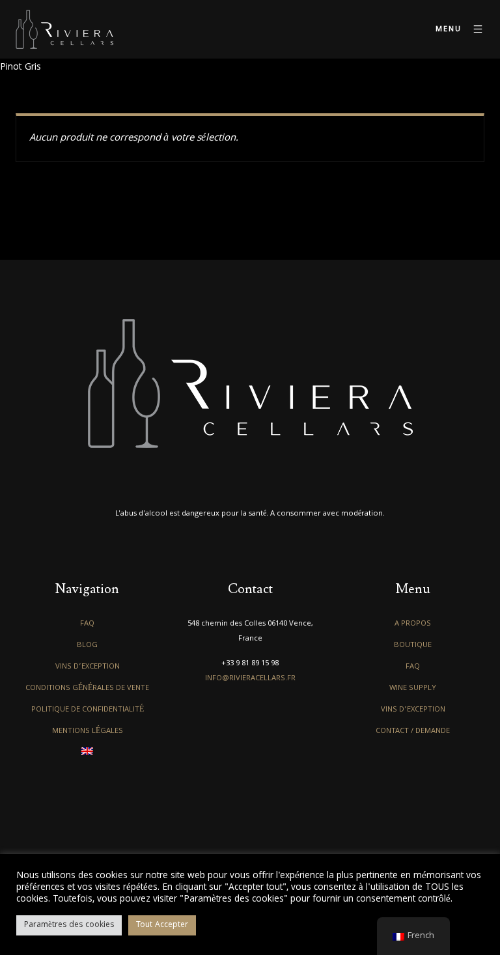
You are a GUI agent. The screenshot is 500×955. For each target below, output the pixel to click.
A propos (413, 624)
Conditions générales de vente (87, 688)
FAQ (87, 624)
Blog (87, 645)
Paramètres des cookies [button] (69, 925)
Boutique (413, 645)
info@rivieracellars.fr (250, 678)
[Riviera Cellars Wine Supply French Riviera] (64, 29)
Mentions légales (87, 731)
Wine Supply (412, 688)
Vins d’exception (87, 667)
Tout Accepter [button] (162, 925)
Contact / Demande (413, 731)
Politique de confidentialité (87, 710)
